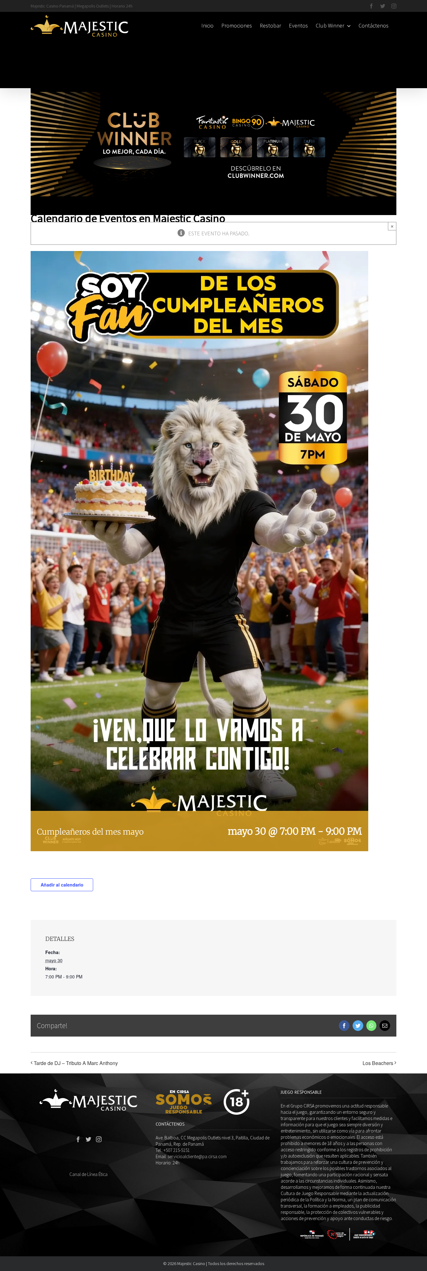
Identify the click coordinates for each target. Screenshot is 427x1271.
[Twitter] (88, 1139)
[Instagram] (99, 1139)
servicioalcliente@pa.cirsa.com (197, 1156)
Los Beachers (378, 1063)
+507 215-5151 (176, 1150)
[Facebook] (78, 1139)
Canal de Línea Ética (88, 1174)
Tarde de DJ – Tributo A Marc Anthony (76, 1063)
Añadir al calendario (62, 885)
